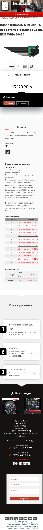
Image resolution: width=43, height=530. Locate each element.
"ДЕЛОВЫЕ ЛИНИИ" (23, 354)
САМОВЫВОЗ (16, 356)
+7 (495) (21, 447)
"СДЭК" (33, 354)
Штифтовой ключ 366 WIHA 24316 (30, 232)
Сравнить (23, 103)
